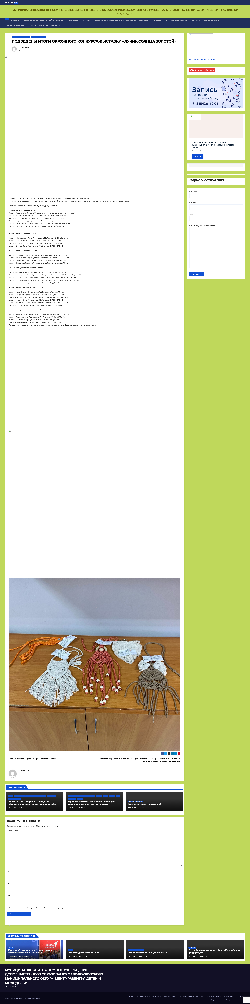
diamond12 (25, 47)
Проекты (11, 947)
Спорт (10, 799)
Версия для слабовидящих (204, 70)
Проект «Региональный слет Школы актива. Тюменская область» (30, 951)
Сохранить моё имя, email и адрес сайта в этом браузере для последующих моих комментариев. (44, 908)
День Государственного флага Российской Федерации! (214, 951)
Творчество (42, 36)
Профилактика (51, 796)
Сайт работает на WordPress (13, 998)
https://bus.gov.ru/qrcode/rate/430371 (202, 59)
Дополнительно (211, 20)
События (112, 796)
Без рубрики (192, 947)
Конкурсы (34, 36)
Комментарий (12, 830)
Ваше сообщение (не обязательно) (202, 226)
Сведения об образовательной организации (44, 20)
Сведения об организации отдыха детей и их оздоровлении (122, 20)
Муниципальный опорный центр (45, 25)
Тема (191, 214)
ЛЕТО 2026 (29, 796)
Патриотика (42, 796)
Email (9, 883)
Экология (80, 799)
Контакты (195, 20)
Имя (9, 871)
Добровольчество (20, 796)
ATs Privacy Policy (19, 925)
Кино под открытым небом (84, 952)
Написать (197, 156)
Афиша (11, 796)
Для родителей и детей (176, 20)
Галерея (157, 20)
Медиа (35, 796)
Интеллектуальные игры (88, 796)
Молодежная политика (79, 20)
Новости (15, 20)
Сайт (8, 896)
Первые (106, 796)
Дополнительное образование (21, 36)
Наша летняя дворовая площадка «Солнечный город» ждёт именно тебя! (32, 802)
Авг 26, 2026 (13, 956)
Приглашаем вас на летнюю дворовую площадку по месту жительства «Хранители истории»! (91, 804)
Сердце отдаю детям (16, 25)
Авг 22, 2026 (193, 956)
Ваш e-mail (193, 203)
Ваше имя (193, 191)
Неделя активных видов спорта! (147, 952)
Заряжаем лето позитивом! (144, 804)
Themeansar (39, 998)
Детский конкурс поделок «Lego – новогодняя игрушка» (34, 759)
